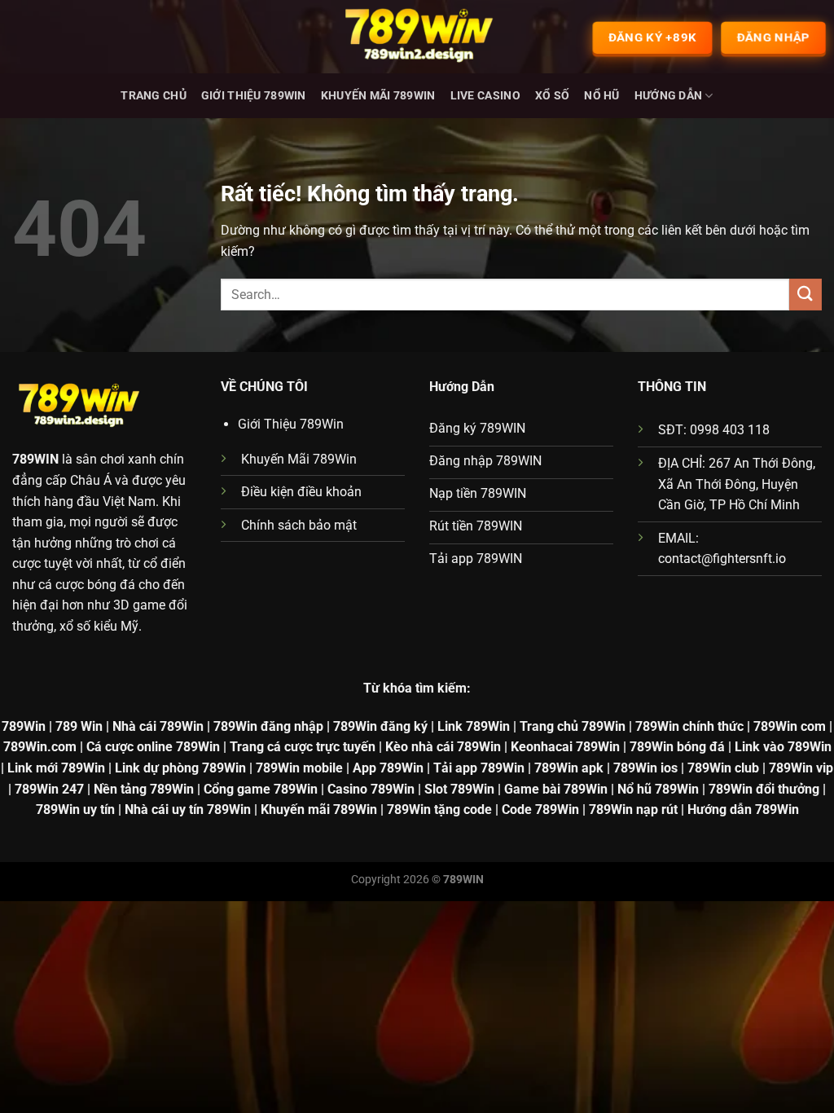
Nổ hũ (601, 96)
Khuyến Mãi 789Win (378, 96)
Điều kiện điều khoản (301, 491)
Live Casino (485, 96)
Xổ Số (552, 96)
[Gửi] (805, 294)
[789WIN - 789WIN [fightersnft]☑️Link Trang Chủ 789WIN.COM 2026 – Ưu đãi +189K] (417, 36)
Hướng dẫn (668, 96)
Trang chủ (154, 96)
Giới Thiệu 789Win (253, 96)
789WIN (35, 459)
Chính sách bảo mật (299, 525)
